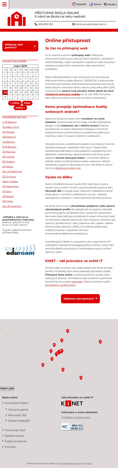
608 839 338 (45, 24)
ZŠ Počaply (8, 132)
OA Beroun (8, 142)
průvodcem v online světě (60, 285)
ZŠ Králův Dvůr (10, 127)
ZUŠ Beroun (9, 147)
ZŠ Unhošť (8, 156)
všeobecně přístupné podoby (62, 94)
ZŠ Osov (7, 191)
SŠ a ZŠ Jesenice (11, 206)
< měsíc (15, 103)
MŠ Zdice (7, 201)
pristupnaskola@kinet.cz (91, 24)
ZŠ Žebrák (8, 196)
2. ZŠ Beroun (9, 122)
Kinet (88, 463)
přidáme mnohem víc (68, 168)
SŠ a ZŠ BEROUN (12, 171)
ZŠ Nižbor (7, 166)
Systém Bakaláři (19, 420)
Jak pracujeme (18, 409)
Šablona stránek (16, 441)
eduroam (77, 281)
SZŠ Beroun (9, 137)
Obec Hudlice (10, 181)
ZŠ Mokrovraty (10, 186)
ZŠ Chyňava (9, 176)
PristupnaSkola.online (69, 463)
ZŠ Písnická (8, 152)
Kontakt (10, 447)
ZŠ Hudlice (8, 161)
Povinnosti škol (15, 430)
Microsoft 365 (17, 415)
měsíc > (20, 107)
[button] (4, 4)
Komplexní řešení (16, 403)
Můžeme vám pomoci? (14, 46)
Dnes (27, 103)
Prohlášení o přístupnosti (75, 417)
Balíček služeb (14, 435)
